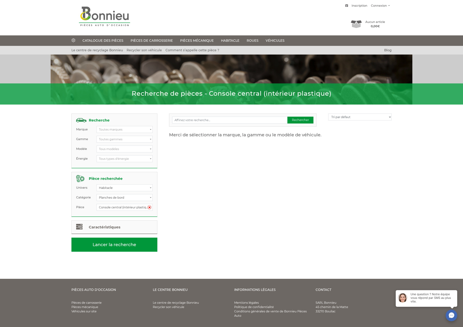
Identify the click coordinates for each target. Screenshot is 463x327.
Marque (82, 129)
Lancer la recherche (114, 244)
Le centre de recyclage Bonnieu (97, 50)
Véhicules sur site (84, 311)
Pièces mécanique (197, 40)
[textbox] (124, 129)
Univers (81, 187)
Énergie (82, 158)
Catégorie (83, 197)
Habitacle (230, 40)
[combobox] (125, 129)
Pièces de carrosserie (152, 40)
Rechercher (300, 120)
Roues (252, 40)
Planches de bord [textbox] (111, 197)
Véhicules (275, 40)
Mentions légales (246, 302)
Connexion (379, 5)
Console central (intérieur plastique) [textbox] (125, 207)
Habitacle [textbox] (106, 188)
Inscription (359, 5)
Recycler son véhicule (144, 50)
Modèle (81, 149)
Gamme (82, 139)
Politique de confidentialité (254, 307)
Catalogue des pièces (102, 40)
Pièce (80, 207)
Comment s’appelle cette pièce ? (192, 50)
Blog (388, 50)
